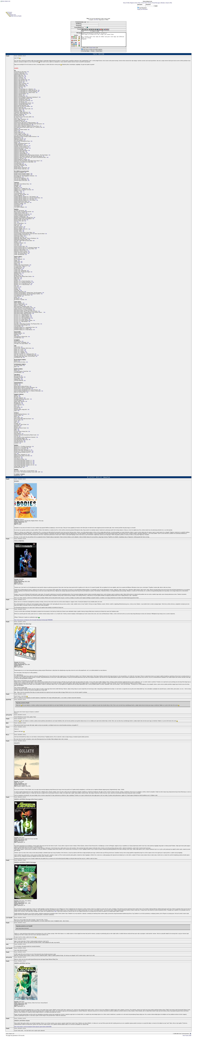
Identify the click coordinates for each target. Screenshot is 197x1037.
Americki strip (13, 14)
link (28, 71)
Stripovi (10, 13)
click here (96, 19)
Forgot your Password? (142, 9)
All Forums (9, 12)
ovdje (55, 911)
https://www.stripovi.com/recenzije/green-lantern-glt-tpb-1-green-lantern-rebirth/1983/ (32, 1026)
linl (43, 156)
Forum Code (92, 47)
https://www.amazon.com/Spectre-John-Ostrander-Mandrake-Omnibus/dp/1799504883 (33, 619)
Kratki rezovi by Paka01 (16, 16)
